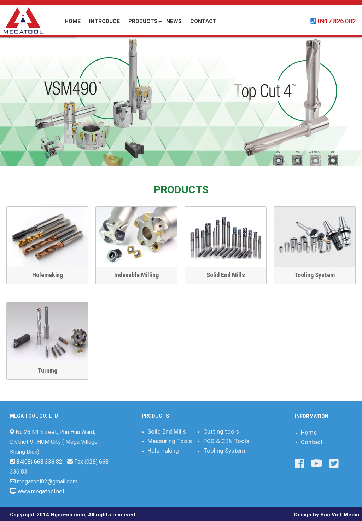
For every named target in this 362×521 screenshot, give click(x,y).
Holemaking (47, 275)
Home (309, 432)
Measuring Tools (169, 441)
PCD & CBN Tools (226, 441)
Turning (47, 370)
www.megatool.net (41, 491)
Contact (312, 442)
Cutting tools (221, 431)
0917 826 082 (336, 21)
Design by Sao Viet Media (326, 514)
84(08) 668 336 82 (39, 461)
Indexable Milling (136, 275)
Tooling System (314, 275)
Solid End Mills (225, 275)
